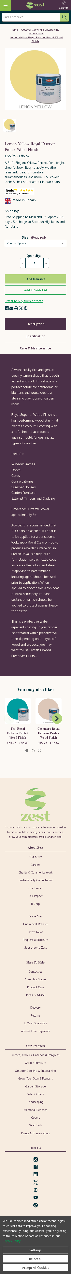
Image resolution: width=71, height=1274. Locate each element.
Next (57, 718)
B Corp (35, 903)
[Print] (16, 308)
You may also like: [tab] (35, 689)
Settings (35, 1250)
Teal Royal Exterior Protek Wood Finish (17, 733)
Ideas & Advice (35, 995)
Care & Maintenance (35, 348)
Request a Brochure (35, 939)
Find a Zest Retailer (35, 924)
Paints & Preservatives (35, 1133)
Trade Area (35, 916)
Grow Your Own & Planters (35, 1078)
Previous (9, 718)
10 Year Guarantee (35, 1023)
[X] (21, 308)
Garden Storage (35, 1086)
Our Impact (36, 896)
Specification (35, 336)
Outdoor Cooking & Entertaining (35, 1070)
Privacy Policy (12, 1241)
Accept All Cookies (35, 1267)
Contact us (35, 971)
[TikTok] (35, 1204)
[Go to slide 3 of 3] (39, 750)
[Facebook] (7, 308)
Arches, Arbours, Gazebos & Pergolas (36, 1055)
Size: (34, 237)
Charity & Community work (35, 872)
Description (36, 324)
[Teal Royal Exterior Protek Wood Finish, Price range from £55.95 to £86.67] (18, 711)
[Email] (11, 308)
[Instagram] (36, 1159)
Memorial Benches (35, 1109)
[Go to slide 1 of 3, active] (26, 750)
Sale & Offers (35, 1094)
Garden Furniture (35, 1062)
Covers (35, 1117)
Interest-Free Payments (35, 1031)
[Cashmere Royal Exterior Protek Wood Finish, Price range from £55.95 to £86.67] (49, 711)
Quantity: (33, 256)
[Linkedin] (36, 1174)
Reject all (35, 1259)
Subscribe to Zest (35, 947)
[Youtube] (36, 1197)
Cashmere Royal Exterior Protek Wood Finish (48, 733)
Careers (35, 864)
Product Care (35, 987)
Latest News (35, 932)
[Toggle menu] (5, 5)
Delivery (35, 1007)
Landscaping (36, 1102)
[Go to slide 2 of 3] (33, 750)
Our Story (35, 856)
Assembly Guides (35, 979)
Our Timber (35, 888)
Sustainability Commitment (36, 880)
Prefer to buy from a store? (24, 301)
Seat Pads (35, 1125)
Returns (35, 1015)
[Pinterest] (26, 308)
